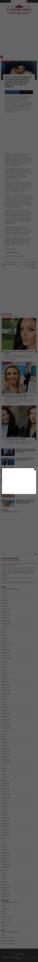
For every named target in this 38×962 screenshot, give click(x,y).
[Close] (35, 468)
